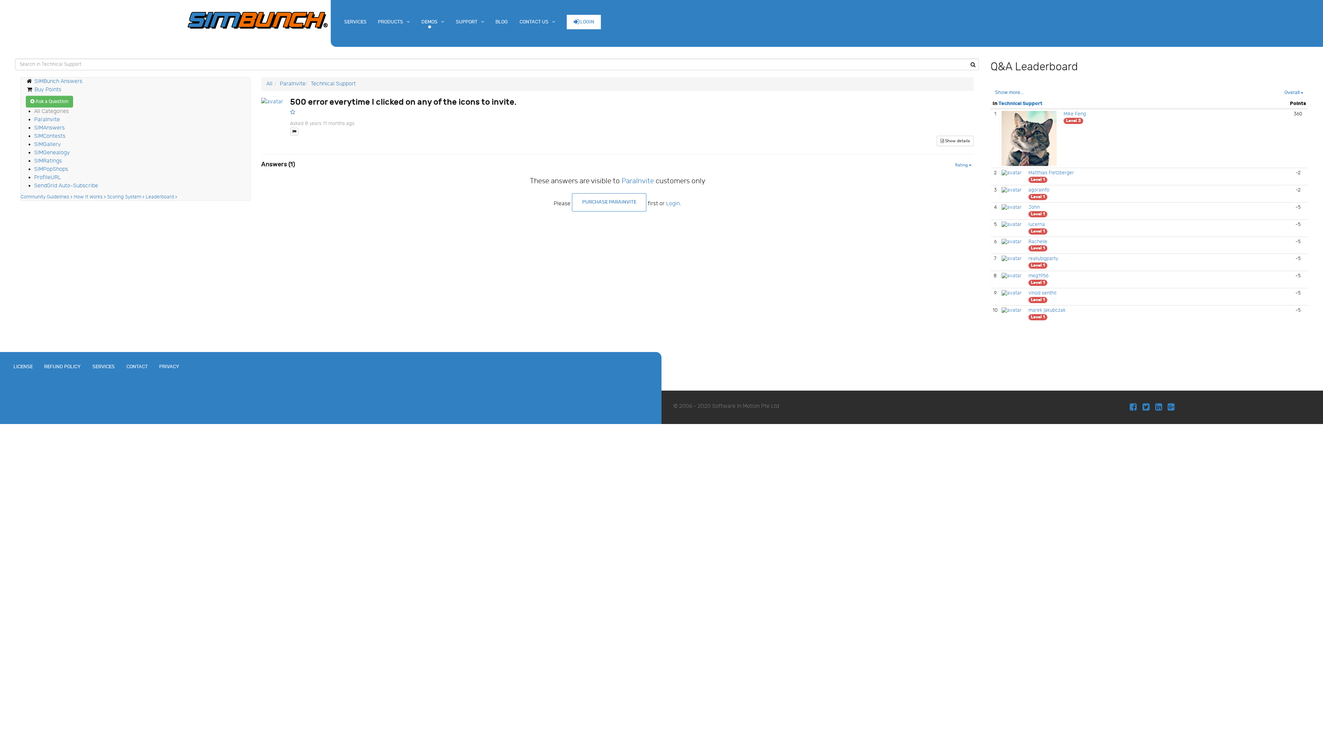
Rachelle (1037, 242)
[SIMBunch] (257, 19)
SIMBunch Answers (58, 81)
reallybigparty (1043, 258)
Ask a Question (51, 101)
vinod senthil (1042, 293)
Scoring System (125, 197)
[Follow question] (292, 112)
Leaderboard (160, 197)
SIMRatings (48, 161)
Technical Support (333, 84)
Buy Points (47, 89)
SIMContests (49, 136)
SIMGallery (47, 144)
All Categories (51, 111)
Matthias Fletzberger (1051, 173)
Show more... (1009, 92)
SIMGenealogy (52, 152)
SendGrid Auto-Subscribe (66, 186)
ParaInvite (47, 119)
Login (586, 22)
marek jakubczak (1047, 310)
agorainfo (1038, 190)
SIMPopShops (51, 169)
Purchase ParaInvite (609, 202)
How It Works (89, 197)
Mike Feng (1075, 114)
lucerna (1036, 224)
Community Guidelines (46, 197)
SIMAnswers (49, 128)
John (1034, 207)
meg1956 (1038, 276)
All (269, 84)
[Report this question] (294, 131)
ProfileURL (47, 177)
